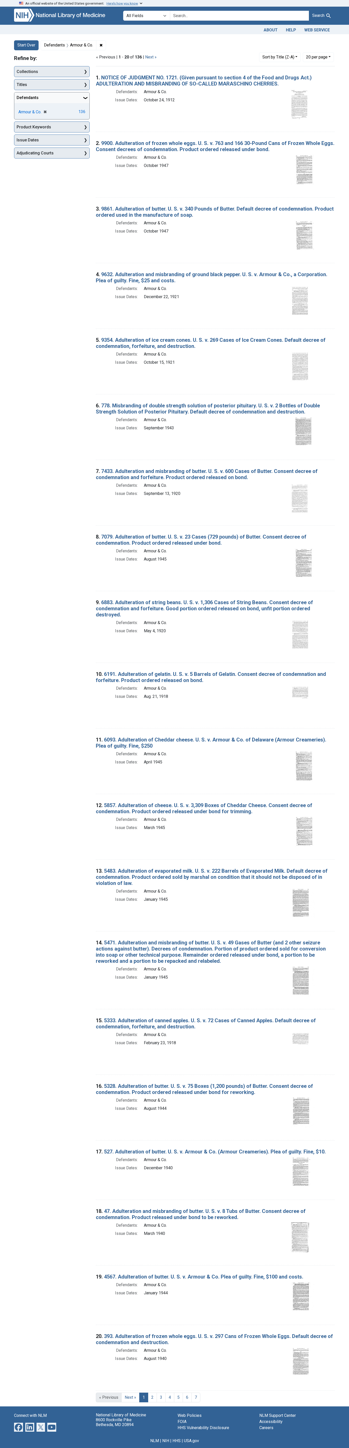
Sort (278, 57)
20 (317, 56)
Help (291, 30)
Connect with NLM (30, 1415)
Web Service (317, 30)
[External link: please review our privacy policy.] (18, 1426)
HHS (176, 1440)
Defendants (28, 97)
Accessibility (271, 1421)
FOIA (182, 1421)
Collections (27, 71)
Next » (151, 57)
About (271, 30)
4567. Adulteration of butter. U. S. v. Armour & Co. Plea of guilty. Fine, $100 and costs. (203, 1277)
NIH (165, 1440)
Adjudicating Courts (35, 153)
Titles (22, 84)
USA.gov (191, 1440)
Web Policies (190, 1415)
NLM (154, 1440)
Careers (266, 1427)
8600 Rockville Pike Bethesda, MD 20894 (115, 1422)
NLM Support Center (277, 1415)
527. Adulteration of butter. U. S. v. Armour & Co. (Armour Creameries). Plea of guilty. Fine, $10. (215, 1152)
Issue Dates (28, 140)
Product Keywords (34, 127)
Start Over (26, 45)
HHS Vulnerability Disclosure (203, 1427)
